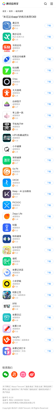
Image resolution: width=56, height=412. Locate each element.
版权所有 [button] (15, 389)
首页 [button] (4, 11)
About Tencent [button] (18, 386)
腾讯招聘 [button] (47, 386)
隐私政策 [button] (33, 389)
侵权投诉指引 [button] (44, 389)
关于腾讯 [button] (6, 386)
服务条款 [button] (29, 386)
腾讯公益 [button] (6, 389)
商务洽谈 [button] (38, 386)
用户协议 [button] (6, 392)
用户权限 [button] (24, 389)
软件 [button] (11, 11)
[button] (10, 3)
